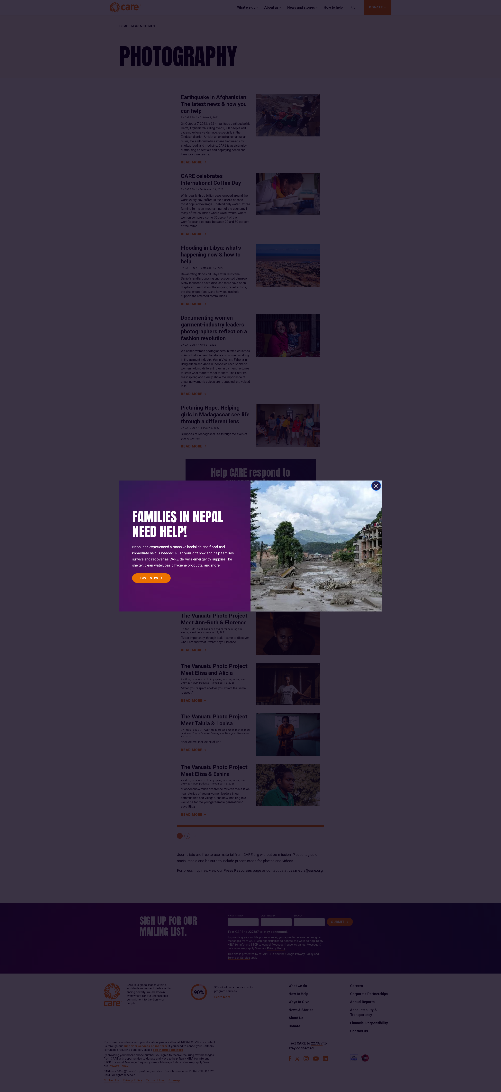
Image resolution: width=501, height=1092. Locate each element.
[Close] (376, 485)
